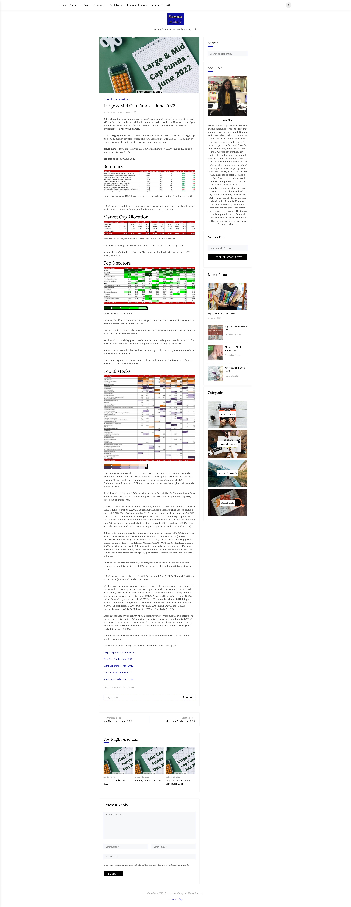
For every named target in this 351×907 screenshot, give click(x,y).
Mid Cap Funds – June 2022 (118, 672)
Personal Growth (161, 5)
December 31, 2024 (233, 334)
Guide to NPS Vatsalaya (233, 348)
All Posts (85, 5)
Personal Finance (137, 5)
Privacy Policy (176, 899)
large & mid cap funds (122, 687)
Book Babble (117, 5)
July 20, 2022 (109, 112)
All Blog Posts (228, 414)
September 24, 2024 (233, 355)
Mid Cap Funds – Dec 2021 (148, 780)
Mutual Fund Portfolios (117, 99)
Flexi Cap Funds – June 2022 (118, 659)
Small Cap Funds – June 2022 (118, 679)
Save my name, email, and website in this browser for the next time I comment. (147, 864)
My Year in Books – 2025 (222, 313)
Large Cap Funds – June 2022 (119, 652)
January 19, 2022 (142, 777)
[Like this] (135, 112)
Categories (99, 5)
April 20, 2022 (109, 777)
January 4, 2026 (214, 318)
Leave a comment (124, 112)
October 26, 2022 (173, 777)
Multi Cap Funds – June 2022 (118, 665)
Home (63, 5)
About (73, 5)
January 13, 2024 (232, 376)
